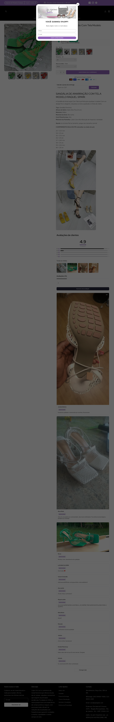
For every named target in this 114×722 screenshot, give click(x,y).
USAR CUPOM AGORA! (57, 38)
